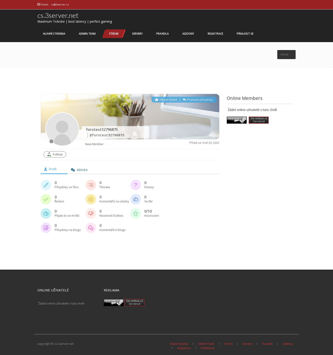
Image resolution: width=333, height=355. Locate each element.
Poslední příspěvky (199, 100)
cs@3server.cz (60, 4)
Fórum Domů (168, 100)
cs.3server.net (57, 15)
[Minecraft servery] (134, 301)
